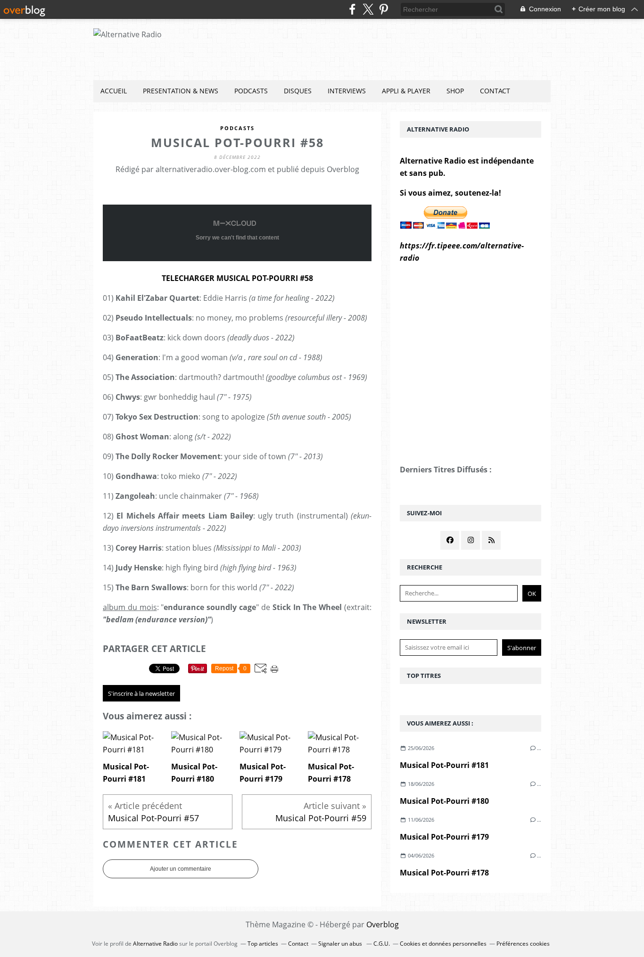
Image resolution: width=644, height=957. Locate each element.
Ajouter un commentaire (180, 869)
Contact (495, 90)
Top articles (263, 944)
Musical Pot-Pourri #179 (444, 837)
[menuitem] (113, 91)
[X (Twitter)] (368, 9)
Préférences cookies (523, 944)
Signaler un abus (340, 944)
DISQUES (298, 90)
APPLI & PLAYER (406, 90)
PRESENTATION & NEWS (180, 90)
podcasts (237, 128)
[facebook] (352, 9)
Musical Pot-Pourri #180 (444, 801)
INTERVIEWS (347, 90)
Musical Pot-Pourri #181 (444, 765)
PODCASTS (251, 90)
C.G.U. (381, 944)
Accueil (113, 90)
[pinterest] (383, 9)
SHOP (455, 90)
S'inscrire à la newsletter (141, 693)
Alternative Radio (155, 944)
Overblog (382, 924)
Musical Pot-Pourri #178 (444, 872)
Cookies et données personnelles (443, 944)
